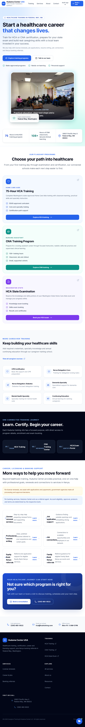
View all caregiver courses (13, 359)
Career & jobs (7, 675)
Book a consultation (20, 602)
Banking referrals (9, 681)
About (48, 3)
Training (31, 3)
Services (40, 3)
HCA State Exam (51, 656)
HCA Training (49, 644)
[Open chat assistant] (79, 721)
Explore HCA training (41, 217)
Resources (48, 681)
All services (49, 669)
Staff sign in (65, 3)
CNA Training (49, 650)
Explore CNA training (41, 267)
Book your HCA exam (41, 317)
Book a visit (77, 3)
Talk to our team (44, 58)
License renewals (9, 669)
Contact (56, 3)
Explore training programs (18, 58)
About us (48, 675)
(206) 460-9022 (44, 602)
